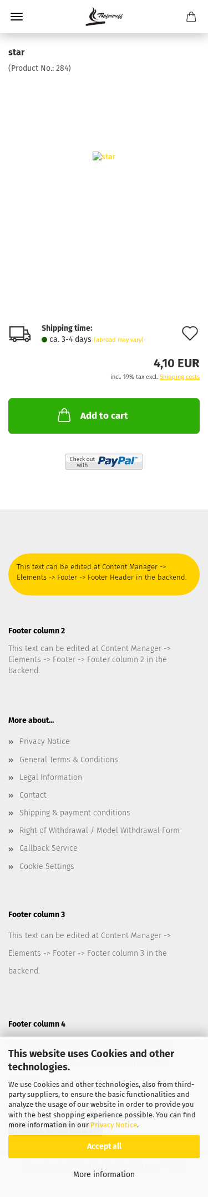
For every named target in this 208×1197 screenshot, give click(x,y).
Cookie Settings (46, 866)
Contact (33, 795)
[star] (104, 157)
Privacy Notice (113, 1125)
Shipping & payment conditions (74, 813)
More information (104, 1174)
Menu (16, 16)
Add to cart (104, 415)
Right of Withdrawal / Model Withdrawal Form (99, 830)
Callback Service (48, 848)
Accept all (104, 1146)
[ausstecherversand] (104, 16)
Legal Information (50, 777)
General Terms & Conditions (68, 759)
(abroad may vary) (119, 340)
